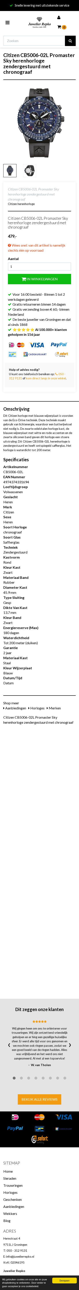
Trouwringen (13, 1185)
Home (8, 1171)
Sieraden (9, 1178)
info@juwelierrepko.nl (20, 1256)
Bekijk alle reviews (39, 1099)
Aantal (13, 259)
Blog (7, 1220)
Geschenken (12, 1199)
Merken (54, 708)
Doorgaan (64, 1280)
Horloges (37, 708)
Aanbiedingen (15, 708)
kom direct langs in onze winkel (46, 378)
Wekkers (10, 1213)
